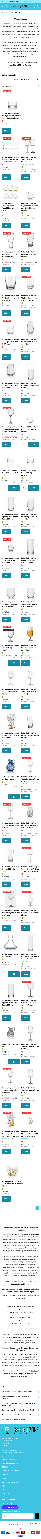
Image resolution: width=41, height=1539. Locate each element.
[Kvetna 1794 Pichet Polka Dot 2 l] (11, 1032)
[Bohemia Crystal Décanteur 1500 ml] (11, 942)
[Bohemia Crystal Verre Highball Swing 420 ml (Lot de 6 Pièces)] (11, 502)
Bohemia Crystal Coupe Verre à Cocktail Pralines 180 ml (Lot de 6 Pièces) (30, 869)
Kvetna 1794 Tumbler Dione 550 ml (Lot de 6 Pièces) (10, 473)
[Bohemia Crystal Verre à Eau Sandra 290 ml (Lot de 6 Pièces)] (11, 546)
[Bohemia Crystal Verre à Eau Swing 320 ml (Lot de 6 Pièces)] (30, 502)
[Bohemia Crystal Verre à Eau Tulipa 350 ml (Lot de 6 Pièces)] (11, 328)
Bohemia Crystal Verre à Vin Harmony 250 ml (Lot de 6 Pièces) (11, 913)
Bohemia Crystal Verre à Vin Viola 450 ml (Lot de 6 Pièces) (29, 691)
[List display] (38, 86)
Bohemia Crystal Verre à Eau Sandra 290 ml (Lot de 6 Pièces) (10, 560)
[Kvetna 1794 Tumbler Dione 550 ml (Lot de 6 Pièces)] (11, 459)
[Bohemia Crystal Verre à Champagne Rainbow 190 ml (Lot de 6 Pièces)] (11, 1120)
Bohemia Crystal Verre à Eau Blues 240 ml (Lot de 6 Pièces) (30, 385)
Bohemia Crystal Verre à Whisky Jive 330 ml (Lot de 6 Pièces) (10, 298)
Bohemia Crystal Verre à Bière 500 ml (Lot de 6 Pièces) (29, 254)
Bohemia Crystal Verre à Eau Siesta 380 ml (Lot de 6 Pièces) (10, 385)
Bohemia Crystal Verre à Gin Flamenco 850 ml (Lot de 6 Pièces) (29, 1003)
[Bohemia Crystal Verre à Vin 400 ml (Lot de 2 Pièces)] (30, 145)
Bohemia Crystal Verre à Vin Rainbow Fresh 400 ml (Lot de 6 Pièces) (10, 159)
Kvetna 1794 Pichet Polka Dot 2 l (10, 1045)
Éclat (3, 1486)
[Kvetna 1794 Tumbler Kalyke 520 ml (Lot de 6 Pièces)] (30, 415)
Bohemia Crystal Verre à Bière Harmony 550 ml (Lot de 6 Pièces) (10, 254)
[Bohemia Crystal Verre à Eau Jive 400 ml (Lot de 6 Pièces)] (30, 721)
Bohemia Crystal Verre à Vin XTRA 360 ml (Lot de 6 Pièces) (10, 825)
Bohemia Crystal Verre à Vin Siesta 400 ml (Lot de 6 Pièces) (30, 1090)
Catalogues (5, 1493)
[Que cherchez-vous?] (7, 6)
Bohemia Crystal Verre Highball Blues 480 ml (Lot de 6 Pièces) (29, 560)
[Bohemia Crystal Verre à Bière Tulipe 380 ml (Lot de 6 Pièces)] (30, 634)
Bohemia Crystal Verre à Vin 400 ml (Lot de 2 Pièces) (29, 159)
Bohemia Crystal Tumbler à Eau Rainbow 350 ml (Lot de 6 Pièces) (29, 1134)
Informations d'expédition (10, 1470)
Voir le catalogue (3, 6)
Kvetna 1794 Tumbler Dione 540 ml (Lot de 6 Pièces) (29, 473)
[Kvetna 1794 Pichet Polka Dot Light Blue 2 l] (11, 765)
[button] (2, 1)
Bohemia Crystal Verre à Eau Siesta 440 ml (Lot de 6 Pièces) (29, 342)
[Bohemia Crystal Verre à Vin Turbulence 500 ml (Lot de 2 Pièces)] (30, 284)
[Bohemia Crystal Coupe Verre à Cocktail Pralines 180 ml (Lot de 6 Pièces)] (30, 855)
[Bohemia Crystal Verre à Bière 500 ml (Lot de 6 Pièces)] (30, 240)
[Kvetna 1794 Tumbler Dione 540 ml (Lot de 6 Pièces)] (30, 459)
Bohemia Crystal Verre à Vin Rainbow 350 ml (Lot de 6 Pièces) (10, 735)
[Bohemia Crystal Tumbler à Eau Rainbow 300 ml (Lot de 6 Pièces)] (12, 1168)
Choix (6, 131)
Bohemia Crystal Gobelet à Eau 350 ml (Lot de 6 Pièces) (10, 648)
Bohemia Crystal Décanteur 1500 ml (10, 955)
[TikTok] (12, 1503)
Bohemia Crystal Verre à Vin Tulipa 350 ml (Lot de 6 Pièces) (30, 779)
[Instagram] (3, 1503)
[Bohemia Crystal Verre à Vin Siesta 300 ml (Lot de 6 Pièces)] (30, 1032)
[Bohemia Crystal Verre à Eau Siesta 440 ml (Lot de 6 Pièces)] (30, 328)
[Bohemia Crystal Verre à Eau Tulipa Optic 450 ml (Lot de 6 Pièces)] (30, 811)
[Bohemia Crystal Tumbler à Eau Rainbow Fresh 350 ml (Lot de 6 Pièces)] (11, 192)
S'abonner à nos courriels (11, 1511)
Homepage (5, 12)
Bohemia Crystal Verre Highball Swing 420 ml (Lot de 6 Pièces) (10, 516)
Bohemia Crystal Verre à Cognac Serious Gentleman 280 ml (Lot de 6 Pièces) (29, 207)
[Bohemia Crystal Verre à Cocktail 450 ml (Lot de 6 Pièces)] (30, 899)
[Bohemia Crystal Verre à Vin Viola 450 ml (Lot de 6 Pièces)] (30, 677)
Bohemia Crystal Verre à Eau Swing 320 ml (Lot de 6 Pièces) (29, 516)
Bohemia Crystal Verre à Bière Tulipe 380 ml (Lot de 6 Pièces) (29, 648)
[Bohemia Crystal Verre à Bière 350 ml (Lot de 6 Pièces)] (11, 677)
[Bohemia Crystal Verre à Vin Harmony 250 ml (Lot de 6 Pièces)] (11, 899)
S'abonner (37, 1516)
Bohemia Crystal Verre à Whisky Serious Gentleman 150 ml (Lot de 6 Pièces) (11, 116)
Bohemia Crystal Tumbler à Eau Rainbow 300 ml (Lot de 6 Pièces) (12, 1183)
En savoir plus (28, 1)
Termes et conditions (9, 1459)
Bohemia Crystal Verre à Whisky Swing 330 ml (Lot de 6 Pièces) (29, 604)
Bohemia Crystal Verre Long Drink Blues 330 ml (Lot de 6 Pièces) (30, 956)
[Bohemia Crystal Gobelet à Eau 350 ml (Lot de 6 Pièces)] (11, 634)
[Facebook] (7, 1503)
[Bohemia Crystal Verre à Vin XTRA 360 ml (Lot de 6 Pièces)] (11, 811)
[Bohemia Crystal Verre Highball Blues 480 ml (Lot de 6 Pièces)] (30, 546)
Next (37, 1208)
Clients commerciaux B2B (10, 1482)
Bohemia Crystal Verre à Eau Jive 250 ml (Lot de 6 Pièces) (11, 869)
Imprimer (5, 1467)
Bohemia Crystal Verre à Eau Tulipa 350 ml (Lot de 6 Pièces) (10, 342)
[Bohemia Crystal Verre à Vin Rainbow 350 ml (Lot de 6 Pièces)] (11, 721)
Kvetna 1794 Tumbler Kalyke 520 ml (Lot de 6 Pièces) (30, 429)
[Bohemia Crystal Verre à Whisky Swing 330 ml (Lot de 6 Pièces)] (30, 590)
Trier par (16, 79)
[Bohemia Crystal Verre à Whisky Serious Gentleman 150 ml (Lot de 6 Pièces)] (12, 100)
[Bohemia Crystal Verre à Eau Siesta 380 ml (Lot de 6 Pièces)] (11, 371)
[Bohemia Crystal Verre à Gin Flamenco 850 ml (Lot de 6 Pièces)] (30, 989)
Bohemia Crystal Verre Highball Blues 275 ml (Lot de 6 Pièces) (10, 1003)
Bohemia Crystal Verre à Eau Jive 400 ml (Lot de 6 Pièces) (30, 735)
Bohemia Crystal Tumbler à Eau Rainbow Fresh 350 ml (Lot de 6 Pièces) (10, 207)
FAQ (3, 1489)
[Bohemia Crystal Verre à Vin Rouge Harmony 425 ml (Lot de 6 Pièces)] (11, 415)
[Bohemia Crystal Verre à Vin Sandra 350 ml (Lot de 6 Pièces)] (11, 1076)
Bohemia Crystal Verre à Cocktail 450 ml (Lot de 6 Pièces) (30, 913)
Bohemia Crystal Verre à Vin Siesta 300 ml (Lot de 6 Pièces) (30, 1046)
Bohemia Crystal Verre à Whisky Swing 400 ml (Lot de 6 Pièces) (10, 604)
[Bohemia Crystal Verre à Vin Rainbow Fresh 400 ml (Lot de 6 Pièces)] (11, 145)
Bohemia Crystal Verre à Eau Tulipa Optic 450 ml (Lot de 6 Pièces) (29, 825)
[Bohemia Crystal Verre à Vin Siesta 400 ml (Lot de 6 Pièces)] (30, 1076)
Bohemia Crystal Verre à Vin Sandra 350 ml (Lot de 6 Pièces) (10, 1090)
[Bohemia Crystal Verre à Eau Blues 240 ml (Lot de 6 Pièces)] (30, 371)
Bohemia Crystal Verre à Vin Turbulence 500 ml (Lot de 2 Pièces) (29, 298)
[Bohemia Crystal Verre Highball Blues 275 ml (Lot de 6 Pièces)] (11, 989)
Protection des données (10, 1463)
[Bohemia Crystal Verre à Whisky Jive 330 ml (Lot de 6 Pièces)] (11, 284)
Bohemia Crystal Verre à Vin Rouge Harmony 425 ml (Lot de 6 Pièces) (10, 429)
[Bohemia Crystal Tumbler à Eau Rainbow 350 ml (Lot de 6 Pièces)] (30, 1120)
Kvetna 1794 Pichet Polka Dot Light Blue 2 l (10, 778)
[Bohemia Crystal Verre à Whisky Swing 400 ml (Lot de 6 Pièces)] (11, 590)
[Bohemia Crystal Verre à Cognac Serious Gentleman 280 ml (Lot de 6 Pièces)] (30, 192)
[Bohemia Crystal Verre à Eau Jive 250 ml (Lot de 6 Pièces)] (11, 855)
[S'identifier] (34, 6)
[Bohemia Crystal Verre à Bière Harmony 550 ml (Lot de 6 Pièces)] (11, 240)
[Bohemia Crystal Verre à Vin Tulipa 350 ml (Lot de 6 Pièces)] (30, 765)
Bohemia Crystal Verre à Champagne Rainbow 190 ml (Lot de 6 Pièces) (10, 1134)
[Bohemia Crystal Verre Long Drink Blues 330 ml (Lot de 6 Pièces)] (30, 942)
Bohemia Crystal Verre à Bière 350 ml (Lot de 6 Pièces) (10, 691)
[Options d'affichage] (33, 444)
